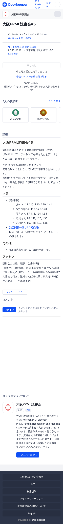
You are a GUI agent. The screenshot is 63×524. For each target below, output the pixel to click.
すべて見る (54, 100)
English (31, 513)
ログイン (9, 309)
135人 (20, 410)
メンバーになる (28, 454)
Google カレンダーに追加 (19, 38)
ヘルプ (31, 484)
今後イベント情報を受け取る (31, 76)
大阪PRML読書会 (20, 14)
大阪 (28, 410)
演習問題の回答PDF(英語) (24, 227)
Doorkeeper (38, 519)
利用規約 (31, 491)
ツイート (21, 292)
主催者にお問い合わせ (31, 476)
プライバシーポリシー (31, 498)
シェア (9, 292)
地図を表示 (13, 53)
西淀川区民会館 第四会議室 (22, 46)
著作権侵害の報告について (31, 506)
